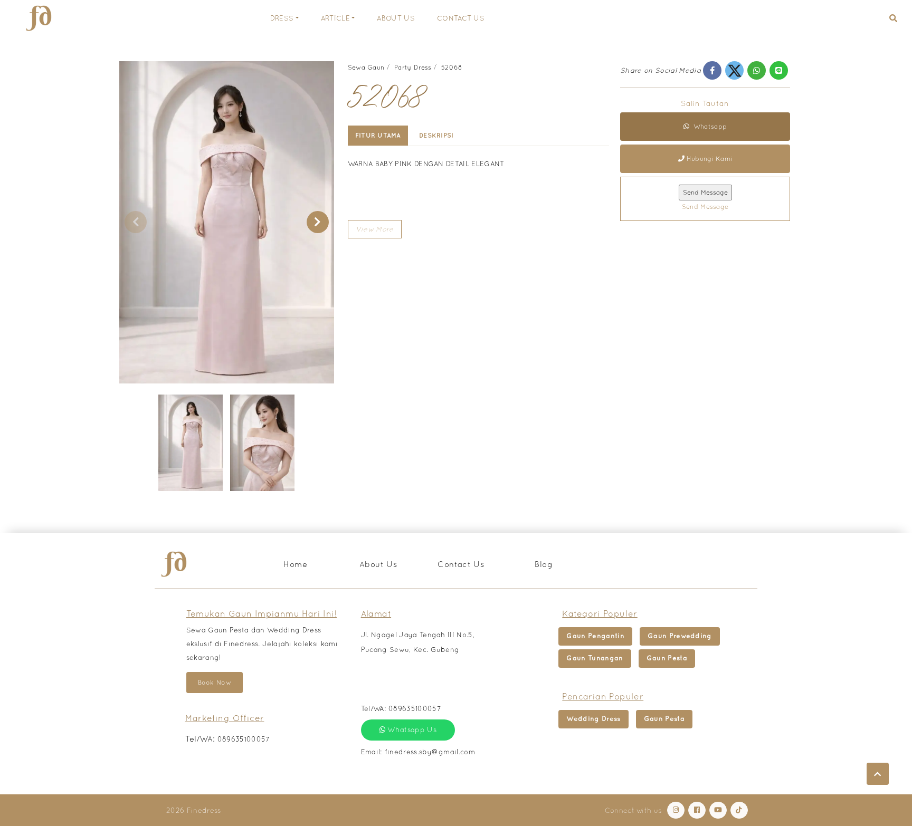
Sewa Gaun (366, 67)
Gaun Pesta (667, 658)
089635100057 (243, 739)
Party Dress (412, 67)
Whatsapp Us (410, 730)
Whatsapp (709, 127)
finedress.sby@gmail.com (430, 752)
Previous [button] (136, 222)
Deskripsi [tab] (436, 135)
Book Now (214, 682)
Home (295, 564)
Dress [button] (282, 18)
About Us (396, 18)
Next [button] (318, 222)
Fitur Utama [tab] (378, 135)
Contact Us (460, 18)
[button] (893, 18)
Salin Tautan (705, 103)
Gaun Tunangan (594, 658)
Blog (544, 564)
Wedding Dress (593, 719)
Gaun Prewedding (680, 636)
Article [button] (335, 18)
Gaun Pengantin (595, 636)
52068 (452, 67)
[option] (226, 222)
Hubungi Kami (710, 159)
